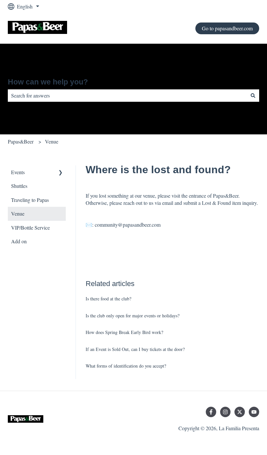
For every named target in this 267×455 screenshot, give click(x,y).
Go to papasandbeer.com (227, 28)
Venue (51, 141)
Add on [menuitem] (19, 241)
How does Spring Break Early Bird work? (124, 332)
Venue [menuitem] (17, 213)
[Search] (253, 95)
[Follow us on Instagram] (225, 412)
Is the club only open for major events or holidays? (132, 315)
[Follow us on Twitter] (239, 412)
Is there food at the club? (108, 299)
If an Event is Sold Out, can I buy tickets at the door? (135, 349)
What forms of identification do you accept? (126, 366)
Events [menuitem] (18, 172)
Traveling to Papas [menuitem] (30, 199)
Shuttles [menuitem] (19, 185)
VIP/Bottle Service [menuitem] (30, 227)
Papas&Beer (21, 141)
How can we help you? (48, 82)
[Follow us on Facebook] (211, 412)
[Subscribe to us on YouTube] (254, 412)
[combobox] (127, 95)
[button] (60, 172)
